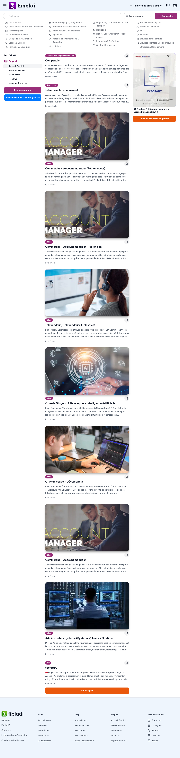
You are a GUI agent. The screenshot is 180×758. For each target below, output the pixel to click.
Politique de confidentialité (14, 735)
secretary (51, 667)
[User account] (175, 6)
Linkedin (156, 735)
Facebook (157, 720)
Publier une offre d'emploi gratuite (23, 97)
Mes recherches (82, 725)
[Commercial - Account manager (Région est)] (87, 214)
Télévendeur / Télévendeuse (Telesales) (70, 325)
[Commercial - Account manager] (87, 527)
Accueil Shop (81, 720)
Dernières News (45, 740)
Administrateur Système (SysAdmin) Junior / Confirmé (79, 638)
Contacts (6, 730)
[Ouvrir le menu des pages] (168, 5)
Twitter (155, 730)
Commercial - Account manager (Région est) (73, 246)
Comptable (52, 60)
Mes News (42, 725)
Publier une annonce (84, 740)
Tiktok (155, 740)
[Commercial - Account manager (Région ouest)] (87, 136)
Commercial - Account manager (65, 559)
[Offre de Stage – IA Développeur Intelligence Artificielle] (87, 371)
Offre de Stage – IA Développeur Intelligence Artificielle (80, 403)
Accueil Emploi (118, 720)
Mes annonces (81, 735)
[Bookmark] (126, 55)
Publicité (5, 725)
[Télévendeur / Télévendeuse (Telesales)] (87, 292)
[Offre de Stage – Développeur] (87, 449)
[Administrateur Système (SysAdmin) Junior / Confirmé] (87, 605)
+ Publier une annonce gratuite (154, 118)
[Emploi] (12, 6)
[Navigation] (4, 5)
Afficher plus (87, 690)
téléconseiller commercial (61, 90)
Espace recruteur (23, 90)
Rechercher (168, 16)
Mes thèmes (43, 730)
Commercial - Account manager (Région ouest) (75, 168)
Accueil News (44, 720)
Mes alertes (43, 735)
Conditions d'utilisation (12, 740)
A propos (5, 720)
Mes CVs (115, 735)
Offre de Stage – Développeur (64, 481)
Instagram (157, 725)
